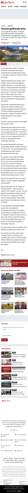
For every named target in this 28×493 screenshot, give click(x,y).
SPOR (14, 352)
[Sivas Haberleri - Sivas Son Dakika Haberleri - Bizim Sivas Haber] (7, 2)
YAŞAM (16, 6)
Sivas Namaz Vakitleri (8, 440)
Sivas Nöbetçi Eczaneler (5, 435)
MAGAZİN (22, 460)
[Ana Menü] (25, 2)
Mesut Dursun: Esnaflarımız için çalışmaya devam (19, 311)
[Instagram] (16, 430)
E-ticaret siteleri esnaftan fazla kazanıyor (5, 282)
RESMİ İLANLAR (19, 462)
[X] (14, 430)
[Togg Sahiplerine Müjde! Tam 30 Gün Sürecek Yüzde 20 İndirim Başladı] (7, 291)
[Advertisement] (19, 409)
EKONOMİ (23, 6)
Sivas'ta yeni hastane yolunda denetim (19, 385)
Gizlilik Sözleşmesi (8, 480)
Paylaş (4, 63)
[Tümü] (26, 348)
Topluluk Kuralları (7, 483)
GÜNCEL (3, 6)
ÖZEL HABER (9, 460)
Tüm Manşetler (20, 445)
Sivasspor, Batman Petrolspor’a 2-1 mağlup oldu (19, 356)
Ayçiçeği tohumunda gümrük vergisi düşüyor (6, 311)
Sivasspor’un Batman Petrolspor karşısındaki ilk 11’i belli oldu (18, 363)
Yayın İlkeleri (6, 484)
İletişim (5, 481)
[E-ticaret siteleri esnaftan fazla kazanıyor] (7, 276)
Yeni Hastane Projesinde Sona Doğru (18, 393)
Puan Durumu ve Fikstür (6, 446)
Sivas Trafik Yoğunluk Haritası (20, 440)
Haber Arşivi (19, 450)
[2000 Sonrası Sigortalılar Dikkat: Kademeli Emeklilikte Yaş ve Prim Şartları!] (21, 276)
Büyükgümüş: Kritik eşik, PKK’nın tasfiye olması (19, 378)
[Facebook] (11, 430)
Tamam (19, 491)
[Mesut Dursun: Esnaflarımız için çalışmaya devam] (21, 305)
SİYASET (10, 6)
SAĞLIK (14, 389)
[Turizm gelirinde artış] (14, 54)
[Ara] (23, 2)
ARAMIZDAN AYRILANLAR (19, 367)
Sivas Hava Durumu (21, 434)
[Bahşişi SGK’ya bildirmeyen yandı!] (21, 291)
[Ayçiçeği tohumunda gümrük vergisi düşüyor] (7, 305)
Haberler (3, 25)
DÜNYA (16, 460)
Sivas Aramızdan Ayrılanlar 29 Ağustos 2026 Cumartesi (18, 371)
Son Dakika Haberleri (8, 450)
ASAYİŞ (12, 462)
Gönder (4, 339)
